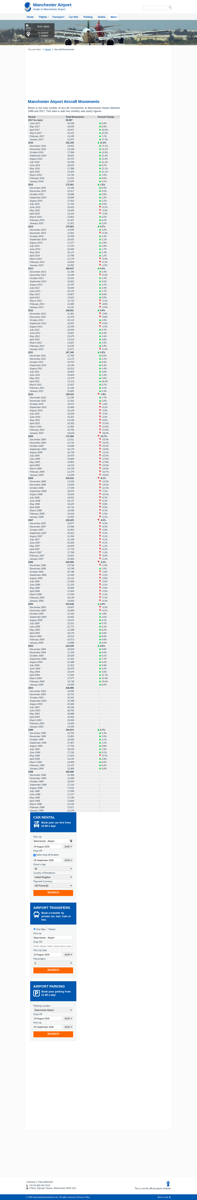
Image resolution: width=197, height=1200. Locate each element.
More (114, 17)
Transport (58, 17)
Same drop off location (47, 854)
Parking (88, 17)
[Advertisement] (74, 75)
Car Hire (73, 17)
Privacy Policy (83, 1197)
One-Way (40, 929)
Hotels (101, 17)
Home (30, 17)
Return (52, 929)
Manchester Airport (52, 4)
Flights (43, 17)
